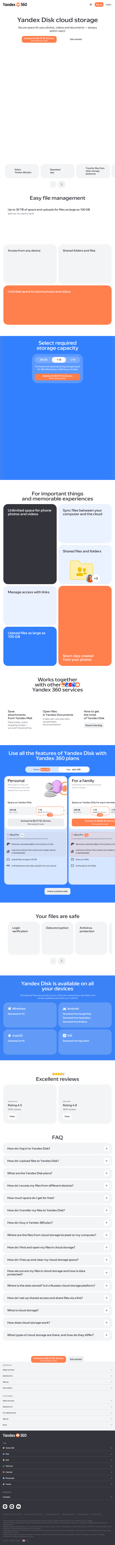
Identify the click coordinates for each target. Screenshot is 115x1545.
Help (90, 1521)
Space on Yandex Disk (20, 802)
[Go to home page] (15, 4)
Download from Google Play (77, 1014)
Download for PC (16, 1014)
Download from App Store (76, 1041)
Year (73, 769)
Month (41, 769)
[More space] (63, 810)
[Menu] (90, 4)
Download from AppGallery (77, 1017)
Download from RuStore (75, 1021)
